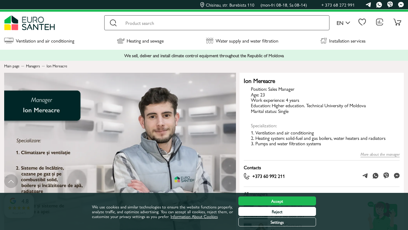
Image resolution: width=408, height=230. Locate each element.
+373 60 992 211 (268, 176)
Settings (277, 222)
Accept (277, 201)
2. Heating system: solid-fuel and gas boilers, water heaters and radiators (318, 137)
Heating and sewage (145, 40)
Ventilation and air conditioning (45, 40)
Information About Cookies (194, 216)
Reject (277, 211)
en (340, 23)
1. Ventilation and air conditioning (282, 132)
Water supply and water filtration (247, 40)
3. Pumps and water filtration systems (286, 143)
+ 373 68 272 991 (338, 4)
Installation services (347, 40)
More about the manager (380, 154)
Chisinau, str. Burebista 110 (256, 4)
